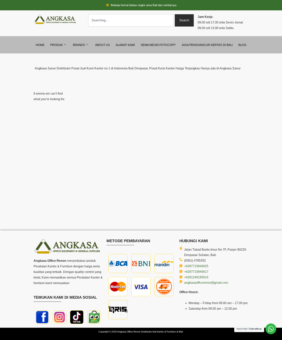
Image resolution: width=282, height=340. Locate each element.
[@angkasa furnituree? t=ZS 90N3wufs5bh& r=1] (76, 317)
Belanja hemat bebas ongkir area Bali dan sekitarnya (143, 5)
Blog (242, 45)
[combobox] (130, 20)
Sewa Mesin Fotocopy (158, 45)
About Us (102, 45)
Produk (56, 45)
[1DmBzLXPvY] (42, 317)
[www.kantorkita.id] (56, 19)
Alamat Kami (125, 45)
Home (40, 45)
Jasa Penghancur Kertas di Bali (207, 45)
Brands (79, 45)
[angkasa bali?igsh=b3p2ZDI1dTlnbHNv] (59, 317)
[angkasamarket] (94, 317)
